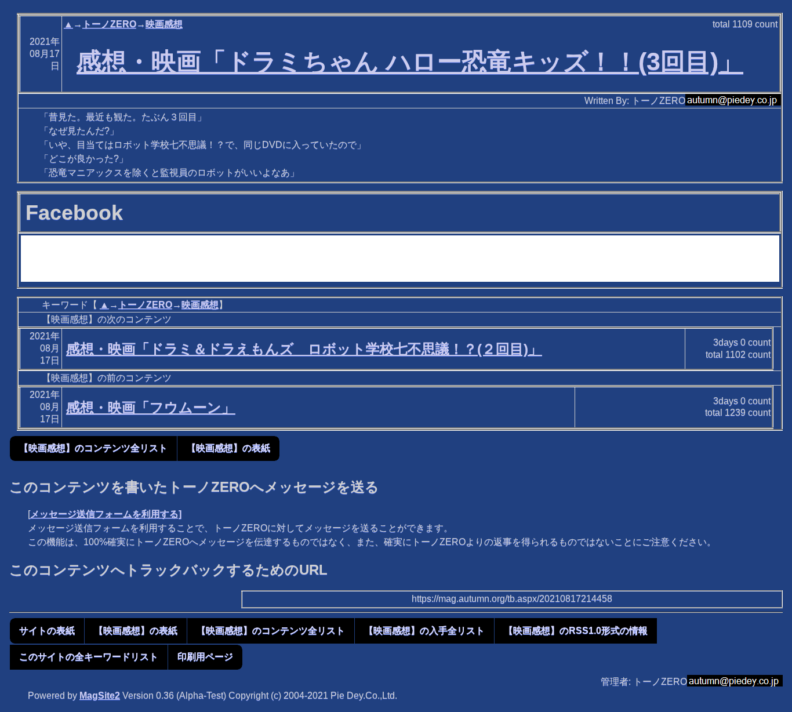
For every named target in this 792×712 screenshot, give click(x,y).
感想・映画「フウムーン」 (150, 407)
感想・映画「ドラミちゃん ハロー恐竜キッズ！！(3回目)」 (410, 61)
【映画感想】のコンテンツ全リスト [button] (93, 448)
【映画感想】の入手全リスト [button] (424, 630)
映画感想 (164, 24)
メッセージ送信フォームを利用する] (105, 514)
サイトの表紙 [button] (47, 630)
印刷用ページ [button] (205, 657)
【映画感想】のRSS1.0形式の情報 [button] (576, 630)
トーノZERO (109, 24)
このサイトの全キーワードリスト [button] (88, 657)
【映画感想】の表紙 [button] (228, 448)
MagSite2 (99, 695)
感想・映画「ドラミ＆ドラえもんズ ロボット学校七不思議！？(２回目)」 (304, 349)
